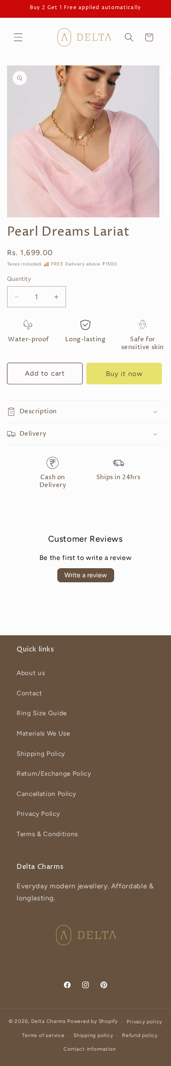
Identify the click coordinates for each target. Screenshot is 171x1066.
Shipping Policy (41, 753)
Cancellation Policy (46, 794)
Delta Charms (48, 1022)
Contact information (90, 1049)
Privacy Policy (38, 814)
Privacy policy (144, 1022)
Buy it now (124, 373)
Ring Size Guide (42, 713)
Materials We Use (43, 733)
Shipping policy (93, 1035)
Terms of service (43, 1035)
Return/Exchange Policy (54, 773)
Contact (29, 693)
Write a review (85, 575)
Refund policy (140, 1035)
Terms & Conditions (47, 834)
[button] (18, 37)
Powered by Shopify (92, 1022)
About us (31, 673)
